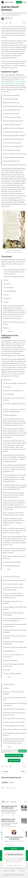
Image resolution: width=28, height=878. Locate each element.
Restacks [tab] (11, 782)
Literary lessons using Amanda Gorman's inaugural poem (9, 810)
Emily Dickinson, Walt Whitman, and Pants (8, 820)
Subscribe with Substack (15, 854)
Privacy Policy (19, 861)
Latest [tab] (7, 802)
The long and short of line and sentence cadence (9, 823)
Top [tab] (3, 802)
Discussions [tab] (13, 802)
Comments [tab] (5, 782)
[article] (14, 810)
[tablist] (8, 782)
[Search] (25, 801)
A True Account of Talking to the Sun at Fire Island (13, 82)
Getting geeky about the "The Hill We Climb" (9, 807)
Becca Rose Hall (9, 17)
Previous (6, 771)
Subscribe (19, 2)
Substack (6, 874)
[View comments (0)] (6, 22)
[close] (23, 830)
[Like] (2, 22)
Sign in (24, 2)
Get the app (22, 871)
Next (23, 771)
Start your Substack (10, 871)
